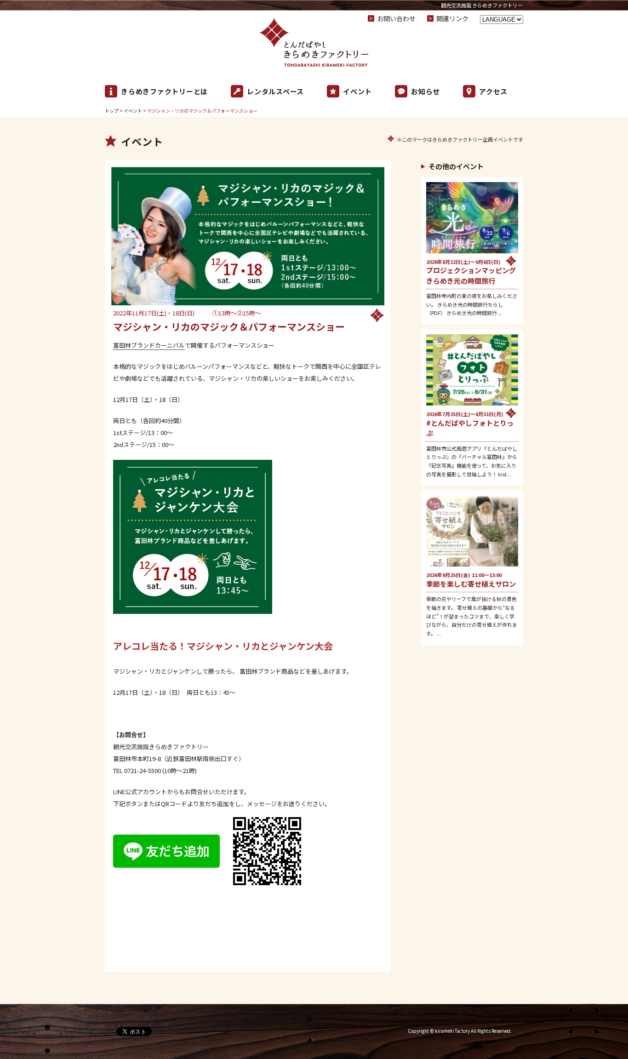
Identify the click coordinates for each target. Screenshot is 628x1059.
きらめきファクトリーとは (164, 91)
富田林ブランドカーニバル (149, 345)
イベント (357, 91)
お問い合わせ (396, 18)
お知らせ (425, 91)
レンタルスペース (275, 91)
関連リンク (452, 18)
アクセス (493, 91)
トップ (112, 110)
